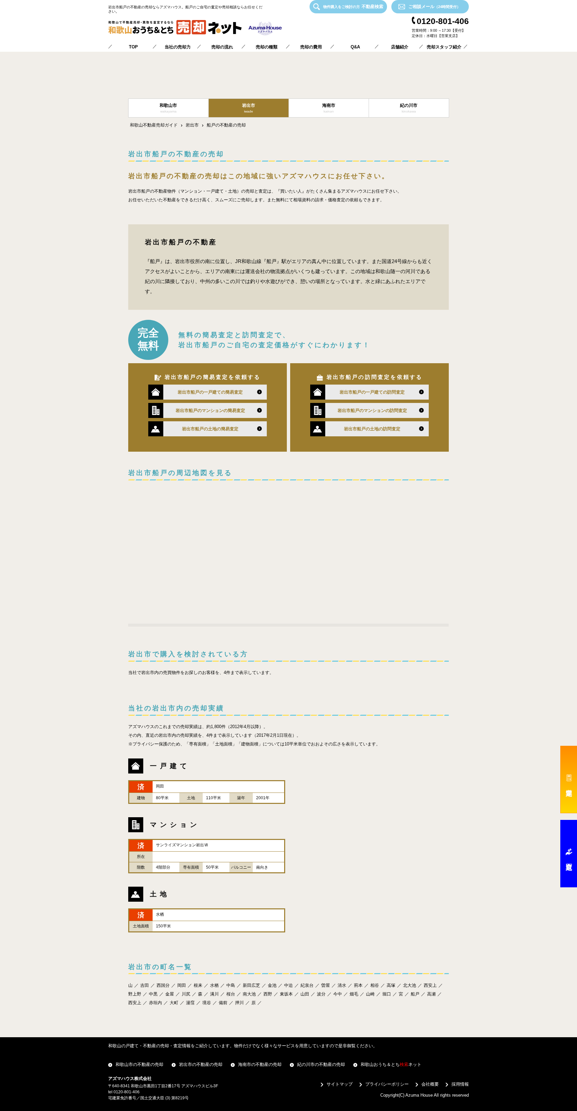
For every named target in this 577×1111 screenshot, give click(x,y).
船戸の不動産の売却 (226, 125)
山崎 (370, 993)
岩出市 (192, 125)
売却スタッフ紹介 (444, 46)
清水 (342, 985)
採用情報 (460, 1084)
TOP (133, 46)
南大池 (249, 993)
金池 (272, 985)
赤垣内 (155, 1002)
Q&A (355, 46)
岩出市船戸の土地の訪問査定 (372, 428)
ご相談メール (434, 6)
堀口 (386, 993)
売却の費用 (311, 46)
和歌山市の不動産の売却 (139, 1064)
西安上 (430, 985)
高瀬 (431, 993)
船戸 (415, 993)
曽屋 (325, 985)
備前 (223, 1002)
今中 (337, 993)
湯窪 (190, 1002)
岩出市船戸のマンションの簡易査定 (210, 410)
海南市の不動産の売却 (259, 1064)
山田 (305, 993)
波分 (321, 993)
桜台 (230, 993)
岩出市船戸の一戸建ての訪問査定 (372, 392)
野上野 (134, 993)
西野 (267, 993)
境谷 (206, 1002)
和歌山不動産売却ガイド (154, 125)
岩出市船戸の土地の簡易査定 (210, 428)
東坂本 (286, 993)
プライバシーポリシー (387, 1084)
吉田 (144, 985)
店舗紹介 (399, 46)
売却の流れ (222, 46)
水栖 (214, 985)
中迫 (288, 985)
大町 (174, 1002)
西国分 (163, 985)
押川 (239, 1002)
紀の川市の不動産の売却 (321, 1064)
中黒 (153, 993)
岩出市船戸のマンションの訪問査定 (372, 410)
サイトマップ (340, 1084)
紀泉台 (307, 985)
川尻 (186, 993)
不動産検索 (353, 6)
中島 (230, 985)
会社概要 (430, 1084)
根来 (198, 985)
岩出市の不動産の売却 (200, 1064)
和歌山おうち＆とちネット (391, 1064)
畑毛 (354, 993)
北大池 (409, 985)
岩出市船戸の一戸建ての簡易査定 (210, 392)
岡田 (181, 985)
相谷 (374, 985)
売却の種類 (266, 46)
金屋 (169, 993)
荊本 (358, 985)
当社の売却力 (178, 46)
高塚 (391, 985)
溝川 (214, 993)
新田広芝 (251, 985)
